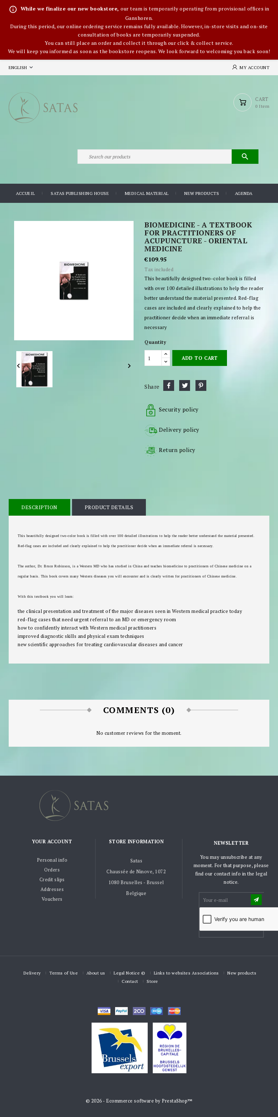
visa (104, 1011)
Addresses (52, 889)
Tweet (184, 385)
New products (201, 193)
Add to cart (200, 358)
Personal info (52, 860)
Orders (52, 869)
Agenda (244, 193)
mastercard (156, 1011)
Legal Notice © (129, 973)
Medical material (147, 193)
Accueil (25, 193)
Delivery (32, 973)
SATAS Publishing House (80, 193)
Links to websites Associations (186, 973)
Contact (130, 981)
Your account (52, 841)
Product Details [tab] (109, 507)
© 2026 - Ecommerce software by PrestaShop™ (139, 1100)
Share (168, 385)
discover (121, 1011)
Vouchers (52, 899)
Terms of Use (63, 973)
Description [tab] (39, 507)
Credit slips (52, 879)
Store (152, 981)
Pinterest (200, 385)
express (139, 1011)
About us (96, 973)
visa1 (174, 1011)
